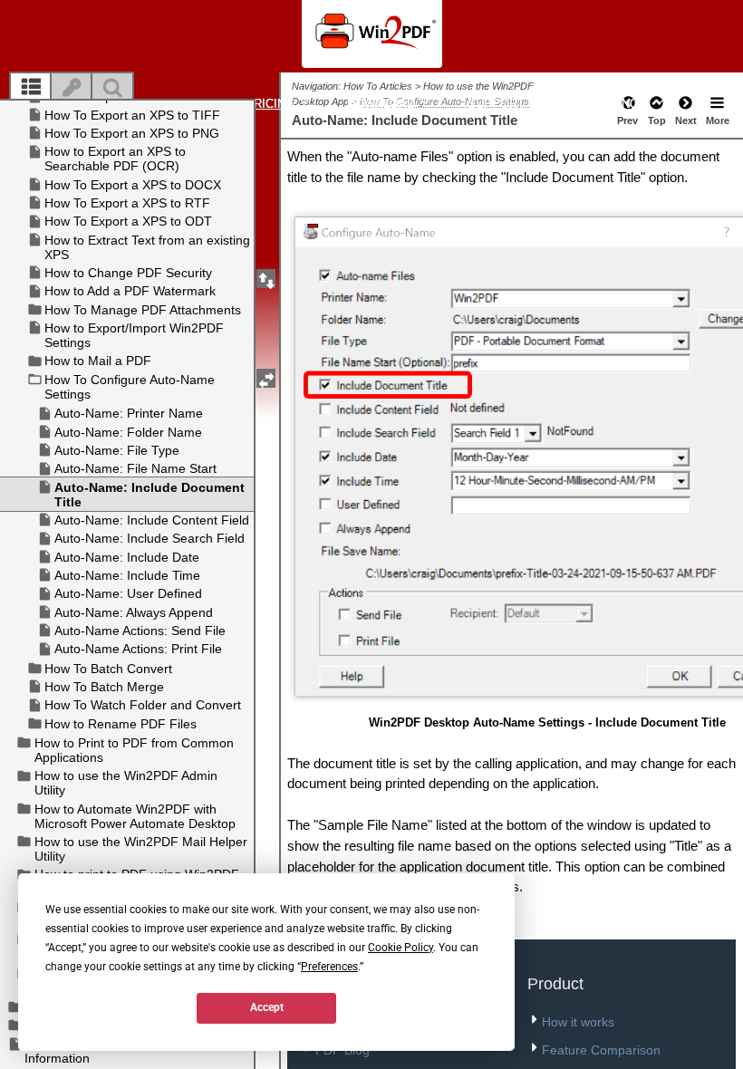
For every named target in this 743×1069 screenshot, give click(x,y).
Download (383, 104)
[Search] (112, 88)
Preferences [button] (329, 966)
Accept (267, 1007)
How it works (578, 1022)
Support (498, 104)
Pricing (272, 104)
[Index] (71, 88)
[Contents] (31, 88)
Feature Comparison (601, 1050)
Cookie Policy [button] (400, 947)
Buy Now (621, 104)
